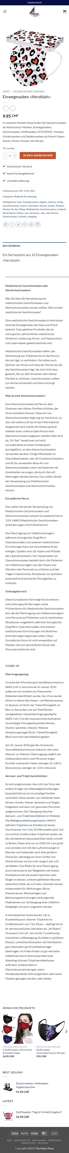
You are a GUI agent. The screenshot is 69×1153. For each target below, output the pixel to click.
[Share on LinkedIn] (38, 225)
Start (6, 91)
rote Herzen (52, 213)
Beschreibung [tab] (11, 245)
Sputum (13, 705)
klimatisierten (16, 915)
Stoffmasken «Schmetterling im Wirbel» (50, 1051)
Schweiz (22, 216)
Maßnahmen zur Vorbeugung (23, 902)
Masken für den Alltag (14, 209)
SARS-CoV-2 (13, 687)
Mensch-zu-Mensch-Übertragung (26, 754)
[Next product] (5, 108)
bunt (19, 202)
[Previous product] (12, 108)
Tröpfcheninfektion (34, 815)
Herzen (43, 205)
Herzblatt (33, 205)
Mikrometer (44, 829)
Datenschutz (22, 1140)
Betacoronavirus (54, 682)
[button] (5, 11)
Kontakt (43, 1143)
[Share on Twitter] (19, 225)
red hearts (34, 213)
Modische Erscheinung (29, 91)
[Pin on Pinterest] (31, 225)
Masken (60, 205)
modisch (62, 209)
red (26, 213)
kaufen (51, 205)
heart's (24, 205)
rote (43, 213)
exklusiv (52, 202)
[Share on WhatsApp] (6, 225)
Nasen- (34, 700)
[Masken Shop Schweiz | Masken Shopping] (34, 11)
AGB (9, 1140)
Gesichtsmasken (11, 205)
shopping (32, 216)
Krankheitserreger (40, 946)
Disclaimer (39, 1140)
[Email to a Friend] (25, 225)
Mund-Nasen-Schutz (13, 213)
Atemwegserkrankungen (44, 788)
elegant (43, 202)
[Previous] (3, 1038)
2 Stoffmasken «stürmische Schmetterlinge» (17, 1051)
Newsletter (28, 1143)
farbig (60, 202)
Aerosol (10, 815)
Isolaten (27, 691)
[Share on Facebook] (12, 225)
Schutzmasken (10, 216)
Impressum (54, 1140)
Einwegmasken (30, 202)
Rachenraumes (54, 700)
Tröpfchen (22, 825)
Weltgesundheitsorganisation (28, 820)
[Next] (66, 1038)
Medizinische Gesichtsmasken (41, 209)
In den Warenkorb (37, 155)
